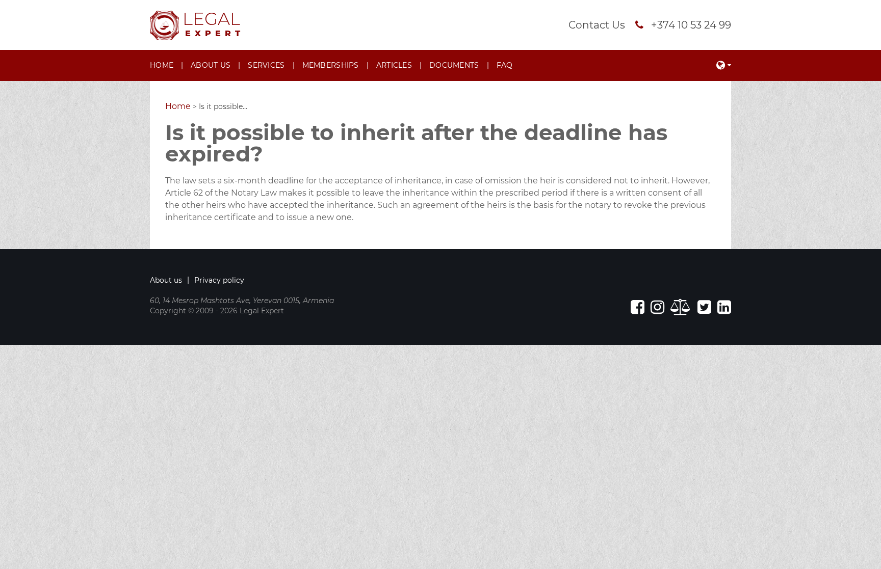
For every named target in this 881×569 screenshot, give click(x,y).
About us (210, 65)
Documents (454, 65)
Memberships (330, 65)
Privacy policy (219, 280)
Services (266, 65)
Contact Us (596, 25)
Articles (394, 65)
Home (161, 65)
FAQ (505, 65)
